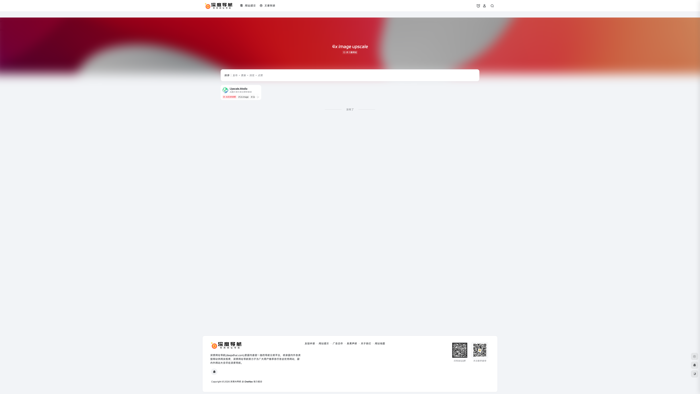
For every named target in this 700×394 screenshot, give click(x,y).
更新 (243, 75)
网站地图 (380, 343)
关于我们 (366, 343)
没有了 (350, 109)
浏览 (251, 75)
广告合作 (338, 343)
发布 (235, 75)
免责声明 (352, 343)
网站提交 (324, 343)
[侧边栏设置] (694, 356)
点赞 (260, 75)
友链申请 (310, 343)
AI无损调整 (231, 97)
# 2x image (243, 97)
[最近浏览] (478, 6)
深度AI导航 (235, 381)
